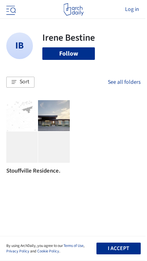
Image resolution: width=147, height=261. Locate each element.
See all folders (124, 82)
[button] (20, 82)
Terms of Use (73, 245)
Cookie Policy (48, 251)
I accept (118, 248)
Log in (132, 9)
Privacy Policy (17, 251)
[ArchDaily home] (73, 9)
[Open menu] (10, 9)
